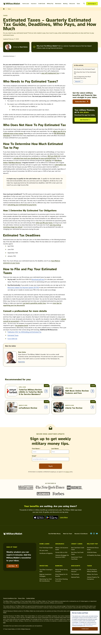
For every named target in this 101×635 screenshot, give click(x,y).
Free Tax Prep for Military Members (92, 570)
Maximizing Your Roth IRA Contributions (45, 580)
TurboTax (48, 160)
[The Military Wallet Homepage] (12, 3)
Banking (65, 3)
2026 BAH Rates (92, 552)
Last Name (55, 449)
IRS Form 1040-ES (54, 156)
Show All (77, 81)
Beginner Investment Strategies (45, 575)
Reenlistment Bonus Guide (93, 548)
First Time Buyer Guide (46, 547)
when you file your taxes (44, 223)
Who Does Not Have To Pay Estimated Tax (85, 73)
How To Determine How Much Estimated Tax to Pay (82, 77)
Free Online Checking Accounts (61, 580)
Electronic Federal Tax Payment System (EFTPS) (23, 287)
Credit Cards (41, 3)
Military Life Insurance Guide (61, 548)
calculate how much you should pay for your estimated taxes (34, 158)
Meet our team (67, 533)
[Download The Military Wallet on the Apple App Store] (39, 517)
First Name (36, 449)
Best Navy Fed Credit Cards (77, 553)
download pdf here (38, 279)
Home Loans (25, 3)
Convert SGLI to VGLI (61, 552)
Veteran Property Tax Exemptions (93, 578)
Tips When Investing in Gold (45, 570)
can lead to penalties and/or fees (34, 303)
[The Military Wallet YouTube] (97, 534)
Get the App (91, 3)
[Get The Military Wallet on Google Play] (52, 517)
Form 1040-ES (12, 339)
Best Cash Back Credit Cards (77, 548)
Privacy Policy (21, 598)
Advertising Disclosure (8, 56)
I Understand (85, 628)
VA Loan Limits (43, 550)
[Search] (84, 3)
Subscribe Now (80, 102)
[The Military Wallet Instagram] (94, 534)
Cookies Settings (30, 598)
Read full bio (21, 362)
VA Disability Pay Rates (93, 555)
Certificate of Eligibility (46, 553)
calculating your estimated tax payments (21, 205)
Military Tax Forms (92, 574)
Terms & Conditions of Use (10, 598)
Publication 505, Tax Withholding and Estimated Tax (24, 332)
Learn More (64, 517)
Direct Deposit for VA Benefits (61, 575)
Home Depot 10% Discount (76, 570)
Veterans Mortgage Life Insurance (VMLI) (62, 556)
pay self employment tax (50, 73)
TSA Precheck (75, 574)
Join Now (11, 566)
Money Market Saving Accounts (61, 570)
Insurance (33, 3)
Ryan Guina (24, 47)
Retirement (58, 3)
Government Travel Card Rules (76, 558)
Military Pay (50, 3)
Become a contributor (81, 533)
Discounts (72, 3)
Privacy (67, 471)
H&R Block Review (15, 163)
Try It (50, 466)
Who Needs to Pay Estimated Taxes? (84, 69)
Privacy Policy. (89, 625)
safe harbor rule (60, 165)
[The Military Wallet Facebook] (91, 534)
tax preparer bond (21, 325)
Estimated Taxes (13, 335)
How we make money (54, 533)
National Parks (75, 577)
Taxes (78, 3)
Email (34, 456)
